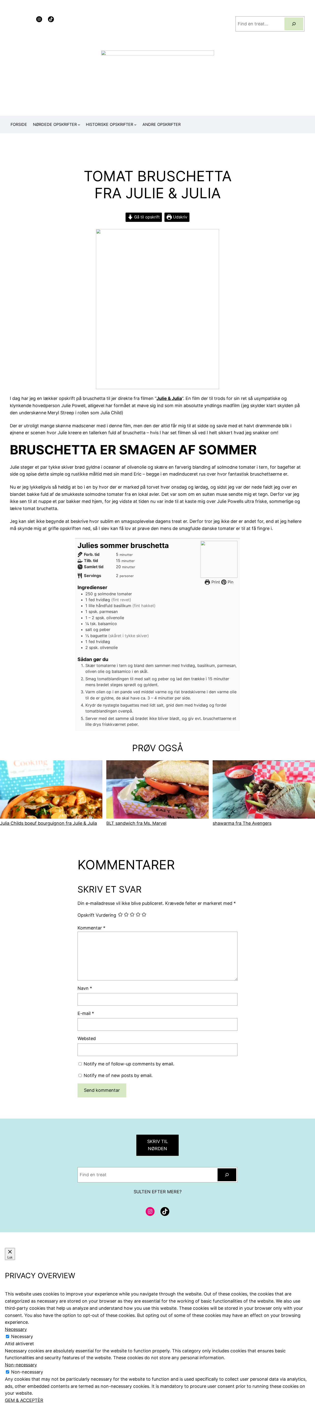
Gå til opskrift (146, 217)
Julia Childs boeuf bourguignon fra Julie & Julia (48, 823)
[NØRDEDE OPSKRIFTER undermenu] (79, 124)
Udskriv (179, 217)
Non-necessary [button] (21, 1364)
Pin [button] (229, 582)
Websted (87, 1038)
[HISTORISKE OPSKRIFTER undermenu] (135, 124)
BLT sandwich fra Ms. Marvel (136, 823)
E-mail (86, 1013)
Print (215, 582)
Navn (85, 988)
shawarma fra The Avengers (242, 823)
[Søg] (293, 23)
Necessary (22, 1336)
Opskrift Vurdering (97, 915)
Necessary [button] (16, 1329)
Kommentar (91, 927)
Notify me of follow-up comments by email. (129, 1063)
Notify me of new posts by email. (118, 1075)
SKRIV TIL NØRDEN (157, 1145)
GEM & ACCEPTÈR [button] (24, 1400)
